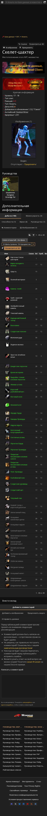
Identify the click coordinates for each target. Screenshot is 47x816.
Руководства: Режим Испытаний (13, 762)
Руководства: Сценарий (13, 758)
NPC (18, 37)
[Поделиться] (44, 2)
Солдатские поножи (18, 331)
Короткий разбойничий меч (17, 390)
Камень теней (15, 289)
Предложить (30, 164)
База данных (9, 37)
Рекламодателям (14, 786)
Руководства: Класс (11, 731)
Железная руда (16, 337)
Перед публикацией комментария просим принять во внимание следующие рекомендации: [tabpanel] (22, 664)
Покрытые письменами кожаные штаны (18, 464)
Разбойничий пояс (17, 478)
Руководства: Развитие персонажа (34, 746)
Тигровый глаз (16, 498)
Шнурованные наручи (18, 585)
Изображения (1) (23, 121)
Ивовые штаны (16, 384)
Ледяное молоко (17, 344)
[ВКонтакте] (35, 804)
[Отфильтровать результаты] (33, 235)
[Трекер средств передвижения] (23, 67)
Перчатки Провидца (18, 449)
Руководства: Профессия (13, 735)
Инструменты (28, 781)
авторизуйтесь (27, 702)
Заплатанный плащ (17, 512)
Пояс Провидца (16, 472)
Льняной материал (17, 279)
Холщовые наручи (17, 525)
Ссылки (24, 44)
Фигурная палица (17, 567)
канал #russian (33, 662)
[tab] (10, 216)
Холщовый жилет (17, 573)
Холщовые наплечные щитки (17, 518)
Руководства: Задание (13, 746)
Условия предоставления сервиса (23, 799)
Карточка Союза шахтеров (16, 258)
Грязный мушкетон (17, 531)
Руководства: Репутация (13, 750)
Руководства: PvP (32, 754)
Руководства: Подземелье (13, 739)
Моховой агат (16, 405)
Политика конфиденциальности (23, 795)
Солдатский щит (16, 490)
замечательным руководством (18, 648)
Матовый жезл (16, 397)
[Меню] (2, 2)
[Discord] (11, 804)
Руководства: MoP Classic (13, 727)
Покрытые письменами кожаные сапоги (18, 456)
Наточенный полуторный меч (16, 431)
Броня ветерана (16, 372)
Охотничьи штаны (17, 437)
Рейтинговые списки (12, 770)
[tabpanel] (23, 414)
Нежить (24, 37)
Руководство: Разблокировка (34, 731)
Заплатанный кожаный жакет (16, 543)
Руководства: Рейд (11, 742)
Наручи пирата (16, 425)
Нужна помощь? (13, 781)
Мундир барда (16, 413)
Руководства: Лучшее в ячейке (34, 735)
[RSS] (31, 804)
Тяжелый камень (17, 313)
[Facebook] (23, 804)
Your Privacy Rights (32, 786)
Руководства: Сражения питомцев (13, 754)
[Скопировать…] (29, 235)
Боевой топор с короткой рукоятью (18, 506)
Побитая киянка (16, 561)
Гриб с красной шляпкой (16, 299)
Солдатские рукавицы (18, 484)
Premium (33, 790)
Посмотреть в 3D (36, 44)
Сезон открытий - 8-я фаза (14, 240)
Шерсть (13, 271)
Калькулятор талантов (13, 766)
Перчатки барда (16, 443)
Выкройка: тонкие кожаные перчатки (17, 378)
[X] (15, 804)
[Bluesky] (19, 804)
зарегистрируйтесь (7, 705)
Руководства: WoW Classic (34, 727)
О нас (38, 781)
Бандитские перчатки (18, 366)
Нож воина (14, 325)
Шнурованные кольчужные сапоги (18, 579)
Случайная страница (19, 790)
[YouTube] (27, 804)
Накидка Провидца (17, 419)
